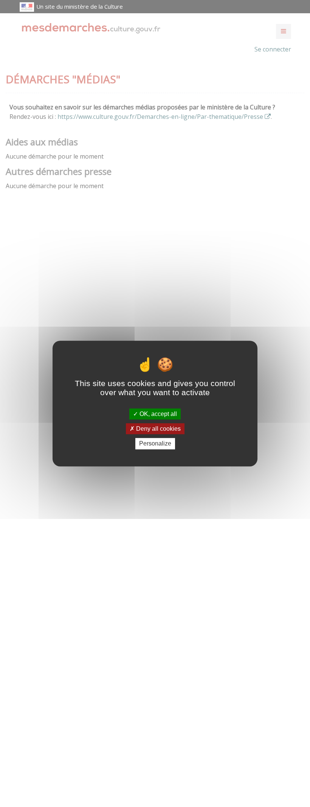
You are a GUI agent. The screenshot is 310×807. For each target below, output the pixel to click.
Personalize (155, 444)
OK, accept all (157, 414)
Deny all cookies (158, 428)
